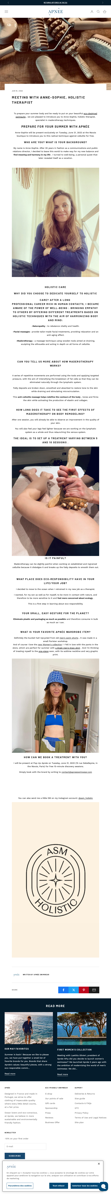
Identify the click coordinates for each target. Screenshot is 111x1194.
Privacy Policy (81, 1113)
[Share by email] (94, 990)
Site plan (79, 1122)
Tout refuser (59, 1186)
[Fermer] (99, 1164)
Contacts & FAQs (83, 1103)
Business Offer (52, 1122)
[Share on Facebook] (63, 990)
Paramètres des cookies (20, 1186)
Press (48, 1113)
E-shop (48, 1094)
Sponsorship (51, 1108)
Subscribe (15, 1156)
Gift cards (50, 1103)
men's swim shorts (69, 638)
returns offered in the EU (55, 2)
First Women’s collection (74, 1049)
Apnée (7, 1088)
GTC (77, 1108)
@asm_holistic (85, 798)
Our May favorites (17, 1048)
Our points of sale (54, 1098)
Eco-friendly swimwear (56, 1088)
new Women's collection (50, 644)
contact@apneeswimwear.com (77, 772)
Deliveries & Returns (85, 1094)
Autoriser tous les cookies (85, 1186)
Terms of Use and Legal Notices (90, 1117)
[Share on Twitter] (74, 990)
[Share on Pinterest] (84, 990)
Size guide (80, 1098)
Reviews (49, 1117)
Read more (10, 1073)
